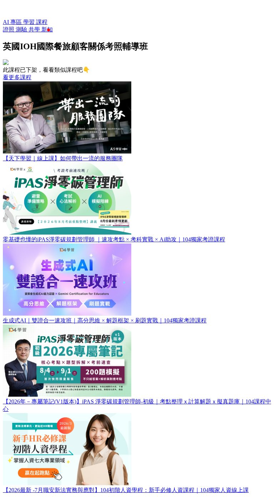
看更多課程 (17, 77)
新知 (47, 29)
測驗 (22, 29)
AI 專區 (13, 22)
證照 (9, 29)
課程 (41, 22)
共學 (35, 29)
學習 (29, 22)
